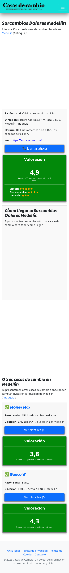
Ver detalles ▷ (34, 430)
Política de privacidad (35, 550)
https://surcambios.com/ (27, 140)
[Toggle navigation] (62, 7)
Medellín (7, 33)
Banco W (18, 474)
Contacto (40, 554)
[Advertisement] (34, 71)
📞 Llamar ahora (34, 148)
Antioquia (8, 397)
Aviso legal (13, 550)
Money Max (20, 407)
